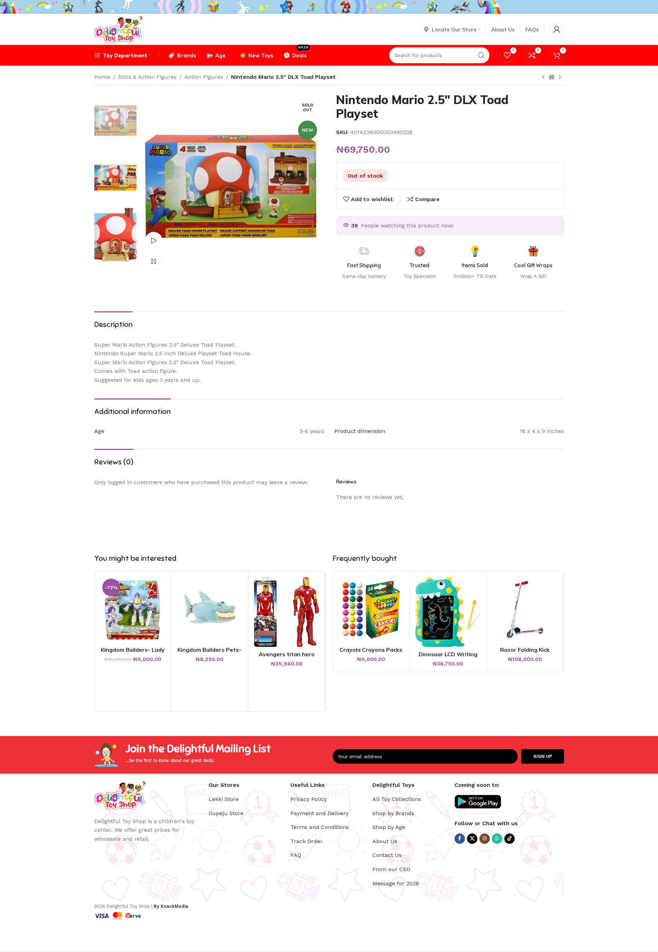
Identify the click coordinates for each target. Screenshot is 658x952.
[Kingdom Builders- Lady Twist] (133, 609)
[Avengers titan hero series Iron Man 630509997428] (287, 611)
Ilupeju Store (226, 813)
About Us (384, 841)
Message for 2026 (395, 883)
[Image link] (120, 794)
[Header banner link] (329, 7)
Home (102, 77)
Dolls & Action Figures (147, 77)
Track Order (306, 841)
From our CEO (391, 869)
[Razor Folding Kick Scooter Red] (525, 609)
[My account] (557, 29)
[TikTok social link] (509, 838)
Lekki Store (224, 799)
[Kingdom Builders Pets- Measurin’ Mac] (210, 609)
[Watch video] (153, 240)
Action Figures (203, 77)
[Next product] (560, 77)
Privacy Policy (308, 799)
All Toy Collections (396, 799)
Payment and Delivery (319, 813)
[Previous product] (543, 77)
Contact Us (387, 855)
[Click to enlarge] (153, 261)
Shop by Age (388, 827)
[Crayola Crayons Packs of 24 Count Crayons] (371, 609)
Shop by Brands (393, 813)
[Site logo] (118, 29)
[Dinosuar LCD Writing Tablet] (448, 611)
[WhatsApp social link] (497, 838)
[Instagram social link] (484, 838)
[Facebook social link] (460, 838)
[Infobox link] (533, 263)
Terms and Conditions (319, 827)
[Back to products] (551, 77)
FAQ (295, 855)
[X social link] (472, 838)
